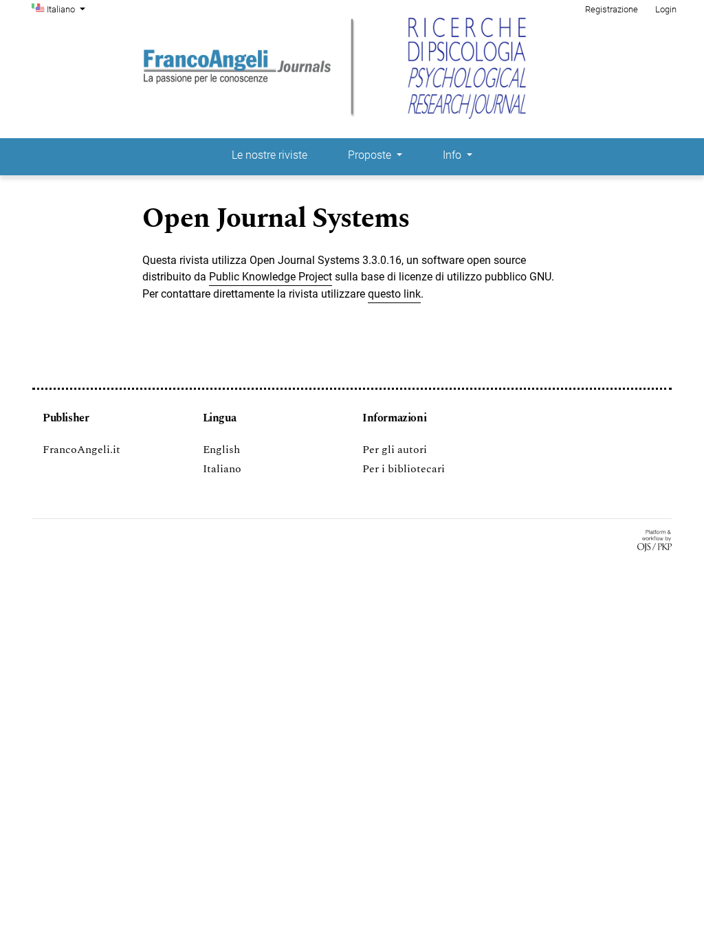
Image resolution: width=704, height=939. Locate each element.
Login (665, 9)
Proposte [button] (371, 155)
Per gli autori (394, 449)
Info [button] (453, 155)
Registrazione (611, 9)
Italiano (222, 469)
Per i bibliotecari (403, 469)
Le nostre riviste (269, 155)
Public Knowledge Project (270, 276)
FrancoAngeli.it (81, 449)
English (221, 449)
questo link (394, 293)
